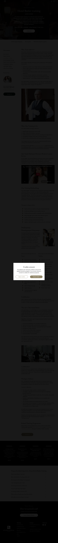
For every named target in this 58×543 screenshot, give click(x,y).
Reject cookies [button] (22, 276)
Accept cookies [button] (36, 276)
